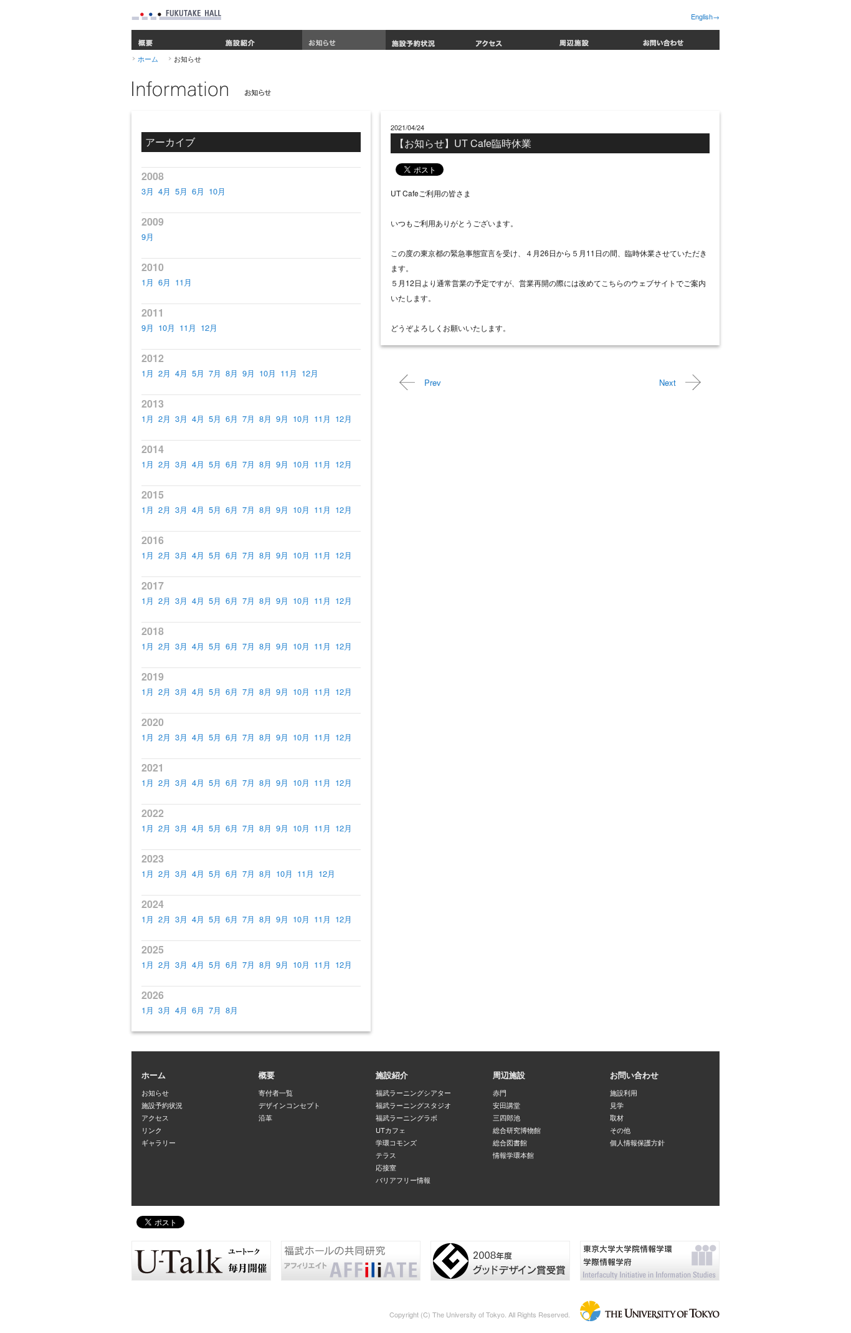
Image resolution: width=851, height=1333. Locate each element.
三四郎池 (506, 1117)
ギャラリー (158, 1142)
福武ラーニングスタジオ (413, 1105)
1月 (147, 282)
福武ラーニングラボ (406, 1117)
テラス (386, 1155)
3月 (147, 191)
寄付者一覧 (276, 1092)
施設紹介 (260, 40)
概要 (175, 40)
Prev (432, 382)
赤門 (499, 1092)
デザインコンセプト (289, 1105)
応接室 (386, 1167)
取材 (617, 1117)
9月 (147, 236)
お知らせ (344, 40)
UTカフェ (391, 1130)
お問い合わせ (678, 40)
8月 (232, 373)
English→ (705, 16)
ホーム (148, 59)
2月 (164, 373)
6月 (198, 191)
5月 (181, 191)
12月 (209, 327)
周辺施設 (594, 40)
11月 (183, 282)
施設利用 (623, 1092)
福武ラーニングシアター (413, 1092)
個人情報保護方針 (637, 1142)
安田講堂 (506, 1105)
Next (667, 382)
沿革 (265, 1117)
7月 (215, 373)
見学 (617, 1105)
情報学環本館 (513, 1155)
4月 (164, 191)
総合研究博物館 (517, 1130)
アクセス (511, 40)
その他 (620, 1130)
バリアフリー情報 (403, 1180)
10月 (217, 191)
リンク (151, 1130)
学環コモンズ (396, 1142)
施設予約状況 (427, 40)
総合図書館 (510, 1142)
